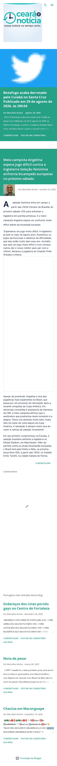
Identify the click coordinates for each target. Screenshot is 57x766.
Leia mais (7, 642)
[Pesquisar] (45, 5)
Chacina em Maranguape (23, 708)
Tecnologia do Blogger (30, 758)
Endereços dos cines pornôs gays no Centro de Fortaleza (26, 606)
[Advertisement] (28, 565)
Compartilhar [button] (10, 135)
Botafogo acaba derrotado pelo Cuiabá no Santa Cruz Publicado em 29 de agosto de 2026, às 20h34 (27, 99)
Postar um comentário (33, 135)
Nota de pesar (14, 658)
